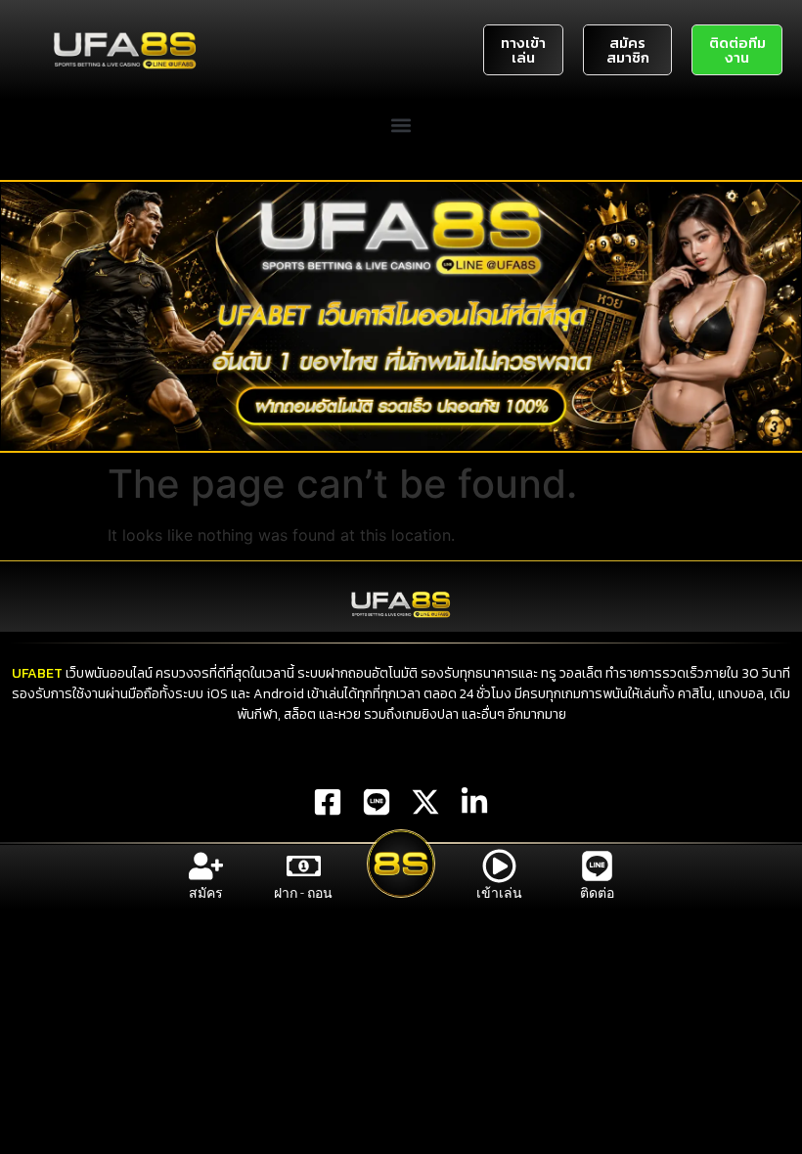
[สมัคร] (206, 866)
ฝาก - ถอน (303, 893)
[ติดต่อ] (597, 866)
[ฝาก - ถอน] (304, 866)
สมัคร (206, 893)
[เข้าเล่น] (499, 866)
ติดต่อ (597, 893)
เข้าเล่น (499, 893)
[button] (401, 125)
